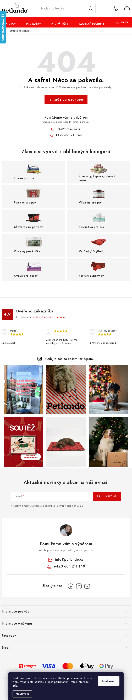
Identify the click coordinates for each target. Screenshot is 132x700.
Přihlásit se (107, 496)
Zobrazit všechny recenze (49, 317)
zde (15, 686)
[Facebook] (70, 586)
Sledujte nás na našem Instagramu (70, 358)
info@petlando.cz (69, 129)
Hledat (91, 8)
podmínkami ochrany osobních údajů (63, 506)
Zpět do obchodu (68, 100)
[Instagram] (79, 586)
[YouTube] (87, 586)
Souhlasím (108, 681)
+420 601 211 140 (116, 8)
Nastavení (22, 694)
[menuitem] (12, 24)
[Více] (122, 22)
